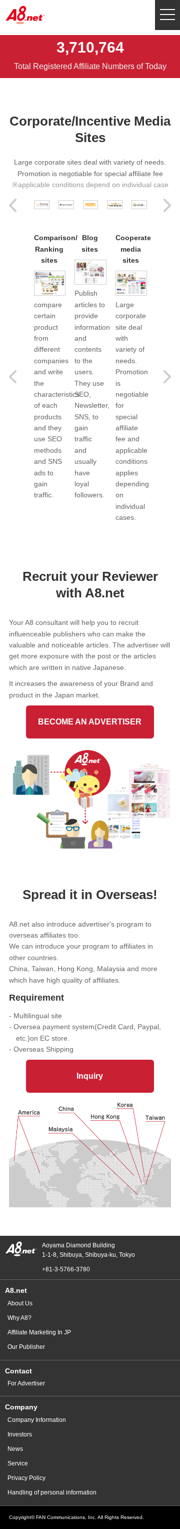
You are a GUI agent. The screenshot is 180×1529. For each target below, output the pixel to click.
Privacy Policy (27, 1477)
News (15, 1448)
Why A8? (20, 1317)
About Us (20, 1303)
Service (18, 1463)
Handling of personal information (52, 1492)
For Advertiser (26, 1383)
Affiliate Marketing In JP (39, 1332)
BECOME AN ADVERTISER (90, 721)
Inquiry (89, 1076)
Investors (20, 1434)
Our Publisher (26, 1346)
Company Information (37, 1419)
